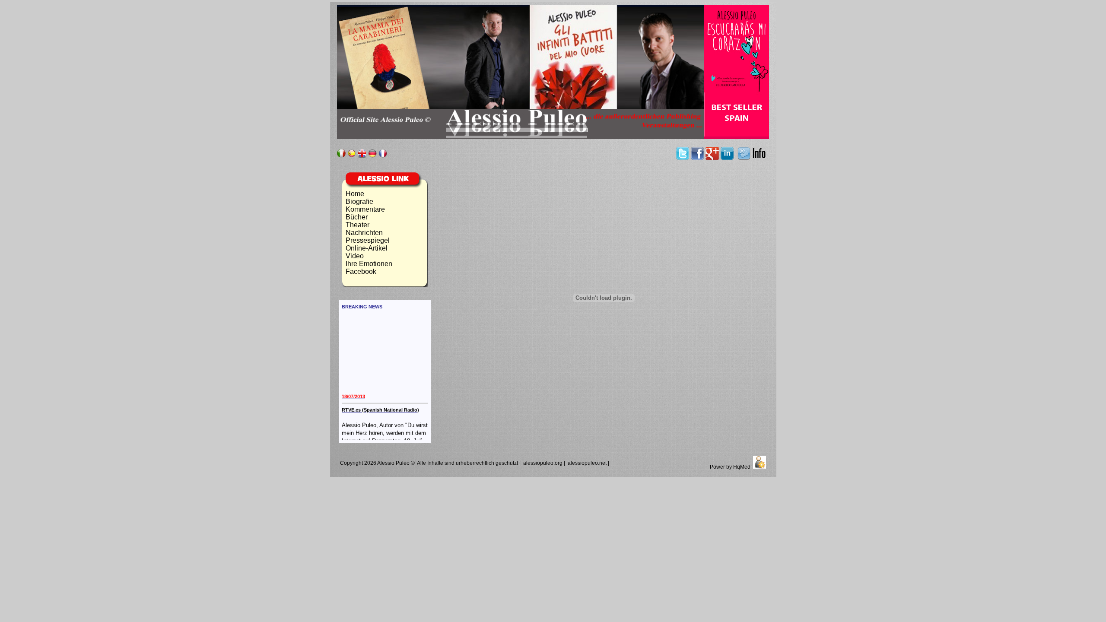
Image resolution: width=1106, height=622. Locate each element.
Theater (357, 224)
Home (355, 193)
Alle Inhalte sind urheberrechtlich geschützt (467, 463)
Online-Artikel (367, 248)
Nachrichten (364, 232)
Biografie (359, 201)
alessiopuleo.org (543, 463)
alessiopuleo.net (587, 463)
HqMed (741, 467)
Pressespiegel (368, 240)
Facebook (361, 271)
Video (355, 256)
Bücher (357, 217)
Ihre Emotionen (369, 263)
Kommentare (365, 209)
